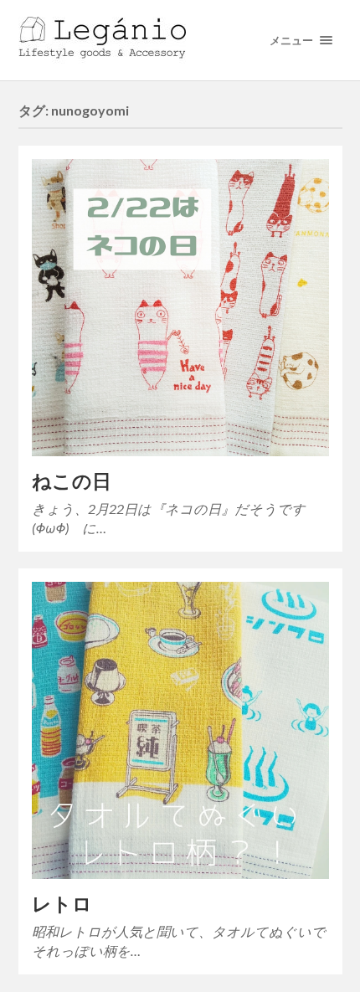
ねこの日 (71, 481)
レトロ (62, 903)
